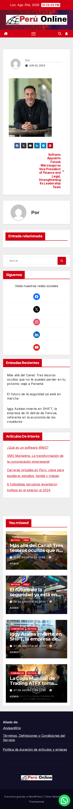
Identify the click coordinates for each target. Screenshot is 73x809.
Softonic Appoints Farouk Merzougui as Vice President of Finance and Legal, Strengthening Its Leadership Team (50, 171)
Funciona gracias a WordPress (23, 796)
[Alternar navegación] (33, 33)
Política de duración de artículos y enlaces (35, 749)
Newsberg (59, 796)
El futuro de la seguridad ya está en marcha (33, 594)
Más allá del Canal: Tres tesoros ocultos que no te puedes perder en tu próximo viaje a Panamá (36, 379)
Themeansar (36, 801)
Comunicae (17, 629)
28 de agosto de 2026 (30, 601)
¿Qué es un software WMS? (27, 447)
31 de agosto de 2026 (29, 557)
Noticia (15, 540)
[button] (59, 34)
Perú (26, 540)
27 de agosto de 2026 (30, 645)
